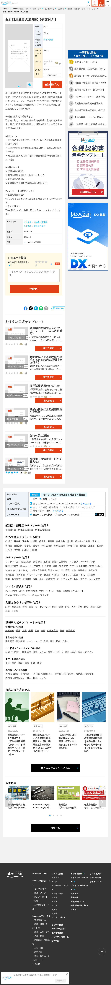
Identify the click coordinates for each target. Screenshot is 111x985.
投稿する (34, 289)
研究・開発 (32, 678)
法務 (86, 606)
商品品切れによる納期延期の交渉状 (46, 410)
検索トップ (37, 8)
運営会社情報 (77, 873)
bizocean (6, 8)
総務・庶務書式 (79, 570)
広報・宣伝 (52, 630)
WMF (41, 590)
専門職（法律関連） (86, 673)
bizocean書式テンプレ (21, 8)
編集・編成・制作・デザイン (79, 652)
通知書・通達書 (40, 222)
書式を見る (48, 348)
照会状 (70, 541)
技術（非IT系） (12, 652)
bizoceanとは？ (59, 928)
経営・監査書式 (60, 565)
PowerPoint (31, 590)
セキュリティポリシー (79, 879)
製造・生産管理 (59, 561)
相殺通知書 (10, 529)
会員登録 (101, 5)
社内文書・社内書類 (15, 574)
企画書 (47, 574)
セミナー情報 (57, 924)
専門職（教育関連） (15, 678)
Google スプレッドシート (17, 595)
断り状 (17, 541)
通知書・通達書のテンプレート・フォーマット (85, 8)
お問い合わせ (95, 877)
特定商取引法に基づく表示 (79, 907)
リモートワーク (34, 574)
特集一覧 (55, 827)
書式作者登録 (57, 932)
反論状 (100, 545)
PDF (7, 590)
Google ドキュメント (73, 590)
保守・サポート (55, 652)
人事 (24, 630)
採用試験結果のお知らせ (45, 386)
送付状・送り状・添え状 (87, 541)
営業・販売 (48, 39)
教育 (62, 630)
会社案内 (18, 545)
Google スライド (40, 595)
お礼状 (8, 549)
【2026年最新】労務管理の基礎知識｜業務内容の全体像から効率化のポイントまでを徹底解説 (93, 742)
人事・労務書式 (38, 570)
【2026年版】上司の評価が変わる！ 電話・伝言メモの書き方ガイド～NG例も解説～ (68, 741)
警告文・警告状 (32, 545)
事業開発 (9, 641)
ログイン (94, 5)
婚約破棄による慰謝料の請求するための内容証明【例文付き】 (46, 359)
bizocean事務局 (34, 242)
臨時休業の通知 (39, 435)
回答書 (34, 549)
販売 (52, 641)
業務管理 (37, 561)
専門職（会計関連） (64, 673)
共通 (7, 611)
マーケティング (87, 561)
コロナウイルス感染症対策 (18, 561)
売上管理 (27, 225)
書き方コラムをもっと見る (55, 767)
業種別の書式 (11, 565)
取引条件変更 (39, 225)
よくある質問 (95, 873)
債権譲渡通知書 (25, 529)
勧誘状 (25, 549)
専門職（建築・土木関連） (18, 673)
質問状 (8, 545)
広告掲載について (78, 901)
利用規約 (74, 897)
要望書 (51, 541)
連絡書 (25, 541)
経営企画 (93, 570)
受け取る (60, 981)
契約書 (47, 561)
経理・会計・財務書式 (44, 579)
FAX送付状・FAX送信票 (53, 545)
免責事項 (74, 893)
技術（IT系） (62, 641)
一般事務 (9, 630)
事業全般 (70, 630)
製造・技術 (95, 606)
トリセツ (73, 561)
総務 (18, 630)
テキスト (50, 590)
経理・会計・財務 (61, 606)
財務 (37, 630)
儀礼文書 (60, 541)
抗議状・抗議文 (38, 541)
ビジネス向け (49, 8)
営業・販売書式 (13, 579)
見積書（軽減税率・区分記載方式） (46, 460)
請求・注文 (53, 570)
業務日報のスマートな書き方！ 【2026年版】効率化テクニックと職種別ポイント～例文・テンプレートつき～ (16, 744)
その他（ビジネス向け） (17, 570)
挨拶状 (8, 541)
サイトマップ (95, 881)
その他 (15, 611)
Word (14, 590)
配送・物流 (36, 663)
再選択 (35, 495)
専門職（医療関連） (43, 673)
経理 (30, 630)
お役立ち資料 (57, 873)
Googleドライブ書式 (30, 565)
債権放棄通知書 (42, 529)
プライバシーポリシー (79, 887)
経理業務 (91, 574)
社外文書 (61, 8)
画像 (59, 590)
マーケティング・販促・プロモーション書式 (78, 579)
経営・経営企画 (13, 606)
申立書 (17, 549)
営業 (46, 641)
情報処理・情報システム (34, 652)
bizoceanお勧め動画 (43, 804)
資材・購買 (23, 663)
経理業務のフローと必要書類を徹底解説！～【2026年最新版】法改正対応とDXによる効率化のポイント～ (42, 742)
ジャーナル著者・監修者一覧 (60, 938)
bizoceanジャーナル (41, 916)
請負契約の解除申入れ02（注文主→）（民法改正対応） (46, 330)
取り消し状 (72, 545)
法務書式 (26, 579)
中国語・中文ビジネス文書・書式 (68, 574)
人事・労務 (76, 606)
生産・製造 (10, 663)
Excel (21, 590)
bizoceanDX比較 (39, 873)
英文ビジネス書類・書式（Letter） (86, 565)
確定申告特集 (90, 804)
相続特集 (63, 804)
